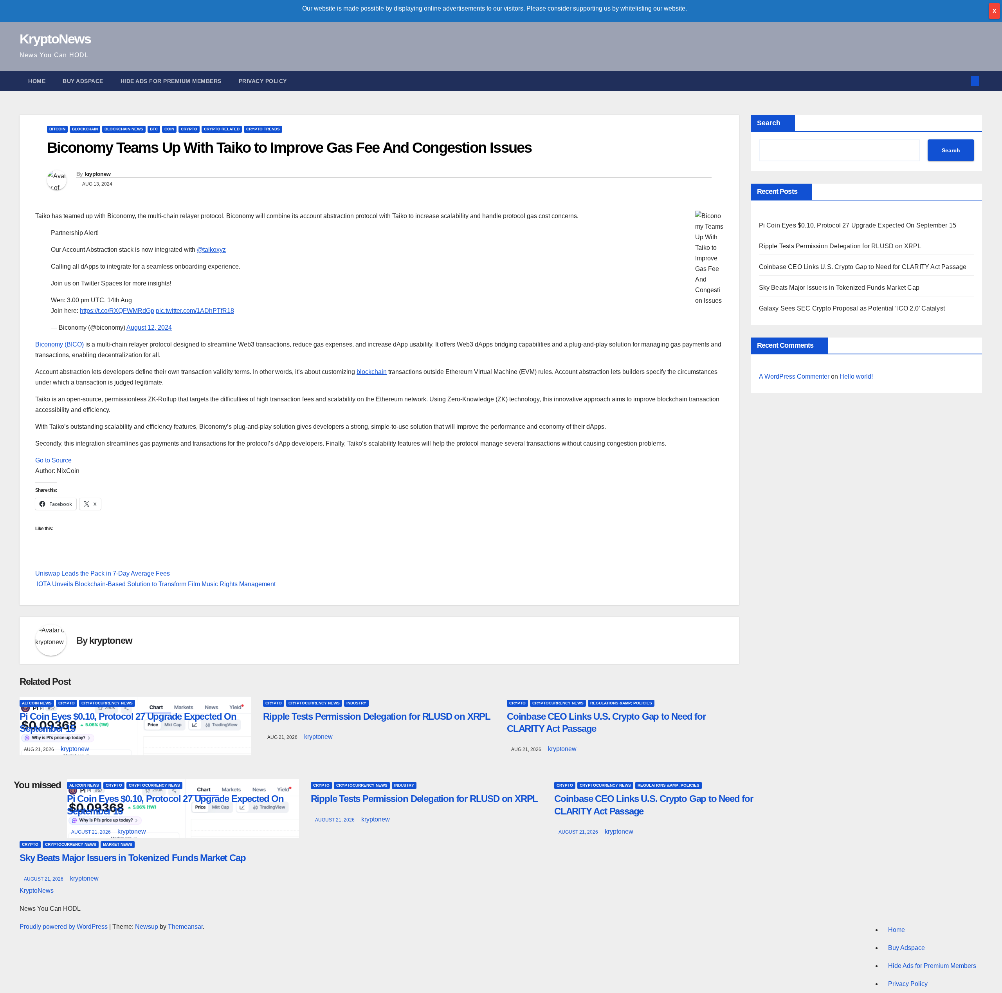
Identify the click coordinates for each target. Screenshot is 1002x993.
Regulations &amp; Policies (621, 703)
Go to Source (53, 460)
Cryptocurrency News (107, 703)
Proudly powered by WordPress (64, 926)
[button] (962, 81)
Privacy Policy (263, 81)
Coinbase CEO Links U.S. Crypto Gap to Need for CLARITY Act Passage (863, 267)
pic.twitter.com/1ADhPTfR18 (195, 310)
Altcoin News (37, 703)
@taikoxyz (211, 249)
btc (154, 129)
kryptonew (98, 174)
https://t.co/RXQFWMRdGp (117, 310)
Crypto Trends (263, 129)
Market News (117, 844)
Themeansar (185, 926)
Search (768, 123)
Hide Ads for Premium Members (171, 81)
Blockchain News (124, 129)
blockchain (85, 129)
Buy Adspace (83, 81)
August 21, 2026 (91, 832)
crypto (189, 129)
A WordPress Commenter (794, 376)
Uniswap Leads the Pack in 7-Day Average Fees (102, 573)
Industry (356, 703)
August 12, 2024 (149, 327)
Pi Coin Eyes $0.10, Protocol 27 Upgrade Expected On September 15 (858, 225)
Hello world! (856, 376)
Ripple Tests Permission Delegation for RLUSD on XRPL (376, 716)
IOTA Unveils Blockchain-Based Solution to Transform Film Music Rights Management (155, 584)
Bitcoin (57, 129)
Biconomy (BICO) (59, 344)
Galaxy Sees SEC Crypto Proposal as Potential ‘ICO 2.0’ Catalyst (852, 308)
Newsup (146, 926)
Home (36, 81)
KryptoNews (55, 38)
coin (169, 129)
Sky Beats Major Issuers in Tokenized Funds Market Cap (839, 287)
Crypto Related (222, 129)
